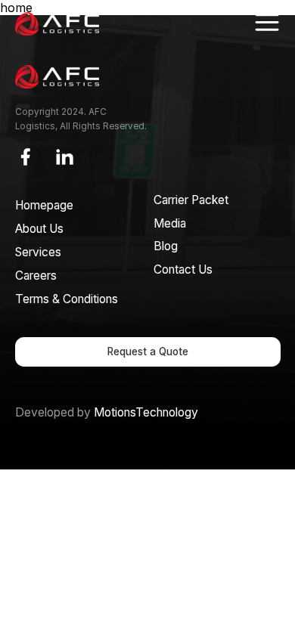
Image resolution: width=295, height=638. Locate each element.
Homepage (44, 205)
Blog (166, 246)
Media (170, 223)
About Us (39, 228)
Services (38, 252)
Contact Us (183, 269)
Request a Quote (147, 351)
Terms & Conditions (66, 299)
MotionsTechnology (146, 412)
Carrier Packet (191, 200)
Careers (36, 275)
